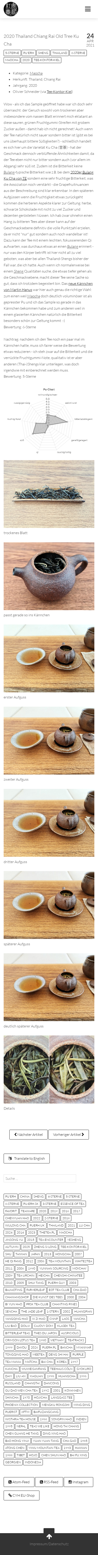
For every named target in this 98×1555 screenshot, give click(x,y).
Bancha (66, 1347)
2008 (20, 1268)
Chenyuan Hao (17, 1218)
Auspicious (70, 1333)
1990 (31, 1268)
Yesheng (74, 1239)
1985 (84, 1441)
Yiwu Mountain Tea (43, 1448)
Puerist (11, 1412)
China (24, 1196)
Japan (35, 1254)
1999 (9, 1347)
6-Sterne (78, 53)
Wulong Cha (15, 1225)
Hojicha (40, 1397)
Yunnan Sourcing (53, 1268)
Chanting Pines (64, 1304)
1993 (67, 1448)
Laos (65, 1318)
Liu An (21, 1376)
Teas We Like (39, 1426)
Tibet (21, 1455)
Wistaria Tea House (20, 1419)
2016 (65, 1211)
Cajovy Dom (43, 1326)
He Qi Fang (13, 1261)
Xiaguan (36, 1376)
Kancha (11, 1369)
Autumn (11, 1247)
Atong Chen (14, 1448)
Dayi (8, 1376)
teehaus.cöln (61, 1369)
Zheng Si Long (45, 1247)
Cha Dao (79, 1290)
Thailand (59, 53)
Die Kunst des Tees (48, 1297)
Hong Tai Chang (66, 1426)
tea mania (13, 1362)
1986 (43, 1419)
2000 (70, 1297)
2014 (20, 1232)
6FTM (25, 1412)
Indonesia (33, 1462)
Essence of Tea (72, 1204)
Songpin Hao (61, 1419)
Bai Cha (47, 1362)
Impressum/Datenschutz (49, 1544)
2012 (29, 1261)
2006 (40, 1261)
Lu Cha (84, 1225)
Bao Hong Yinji (17, 1441)
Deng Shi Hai (58, 1354)
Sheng (43, 53)
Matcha (31, 1362)
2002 (66, 1311)
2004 (81, 1297)
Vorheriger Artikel (67, 1134)
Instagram (80, 1482)
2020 (26, 60)
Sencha (11, 1311)
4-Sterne (55, 1196)
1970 (26, 1397)
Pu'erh (28, 53)
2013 (47, 1254)
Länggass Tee (61, 1397)
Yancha (79, 1318)
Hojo (33, 1455)
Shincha (11, 1397)
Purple (78, 1354)
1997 (74, 1362)
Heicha (44, 1275)
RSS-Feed (50, 1482)
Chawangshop (17, 1297)
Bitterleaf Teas (17, 1333)
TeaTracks (76, 1340)
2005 (20, 1283)
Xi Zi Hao (38, 1318)
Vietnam (57, 1340)
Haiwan (81, 1448)
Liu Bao (11, 1326)
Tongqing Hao (16, 1354)
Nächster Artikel (30, 1134)
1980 (42, 1340)
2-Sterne (51, 1218)
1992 (45, 1390)
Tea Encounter (51, 1239)
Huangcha (66, 1376)
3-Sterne (50, 1204)
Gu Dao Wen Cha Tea (21, 1390)
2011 (9, 1268)
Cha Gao (69, 1441)
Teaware (28, 1211)
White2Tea (83, 1261)
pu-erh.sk (31, 1204)
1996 (83, 1376)
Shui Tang (36, 1283)
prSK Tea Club (37, 1304)
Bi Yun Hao (13, 1304)
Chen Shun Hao (53, 1455)
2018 (66, 1218)
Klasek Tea (65, 1326)
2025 (26, 1247)
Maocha (11, 60)
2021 (71, 1225)
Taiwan (21, 1254)
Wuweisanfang (34, 1369)
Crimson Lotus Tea (20, 1340)
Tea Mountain (60, 1261)
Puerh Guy (56, 1283)
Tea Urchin (25, 1275)
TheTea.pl (47, 1232)
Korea (62, 1362)
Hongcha (63, 1254)
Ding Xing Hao (54, 1433)
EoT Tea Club (59, 1290)
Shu (8, 1254)
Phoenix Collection (21, 1405)
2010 (9, 1283)
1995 (9, 1426)
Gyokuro (84, 1369)
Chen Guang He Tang (22, 1433)
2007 (78, 1254)
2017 (76, 1211)
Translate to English (29, 1158)
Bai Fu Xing (78, 1455)
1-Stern (53, 1311)
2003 (72, 1283)
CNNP (53, 1318)
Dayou (22, 1347)
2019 (54, 1211)
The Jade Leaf (32, 1311)
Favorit (11, 1211)
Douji (25, 1326)
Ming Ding (82, 1405)
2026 (34, 1347)
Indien (81, 1419)
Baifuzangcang (46, 1412)
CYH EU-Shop (23, 1495)
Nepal (21, 1426)
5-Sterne (12, 53)
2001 (56, 1390)
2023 (31, 1232)
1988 (9, 1455)
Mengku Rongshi (56, 1405)
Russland (13, 1383)
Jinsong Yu (14, 1239)
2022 (36, 1218)
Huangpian (83, 1311)
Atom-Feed (21, 1482)
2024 (9, 1232)
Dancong (51, 1383)
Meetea (38, 1354)
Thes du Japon (45, 1333)
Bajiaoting (13, 1290)
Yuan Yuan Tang (46, 1441)
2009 (9, 1275)
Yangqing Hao (16, 1318)
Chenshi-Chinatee (68, 1275)
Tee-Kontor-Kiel (47, 60)
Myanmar (83, 1347)
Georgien (13, 1462)
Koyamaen (72, 1390)
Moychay (79, 1268)
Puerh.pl (49, 1347)
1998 (50, 1376)
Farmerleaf (35, 1290)
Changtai (32, 1383)
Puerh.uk (37, 1225)
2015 (30, 1239)
